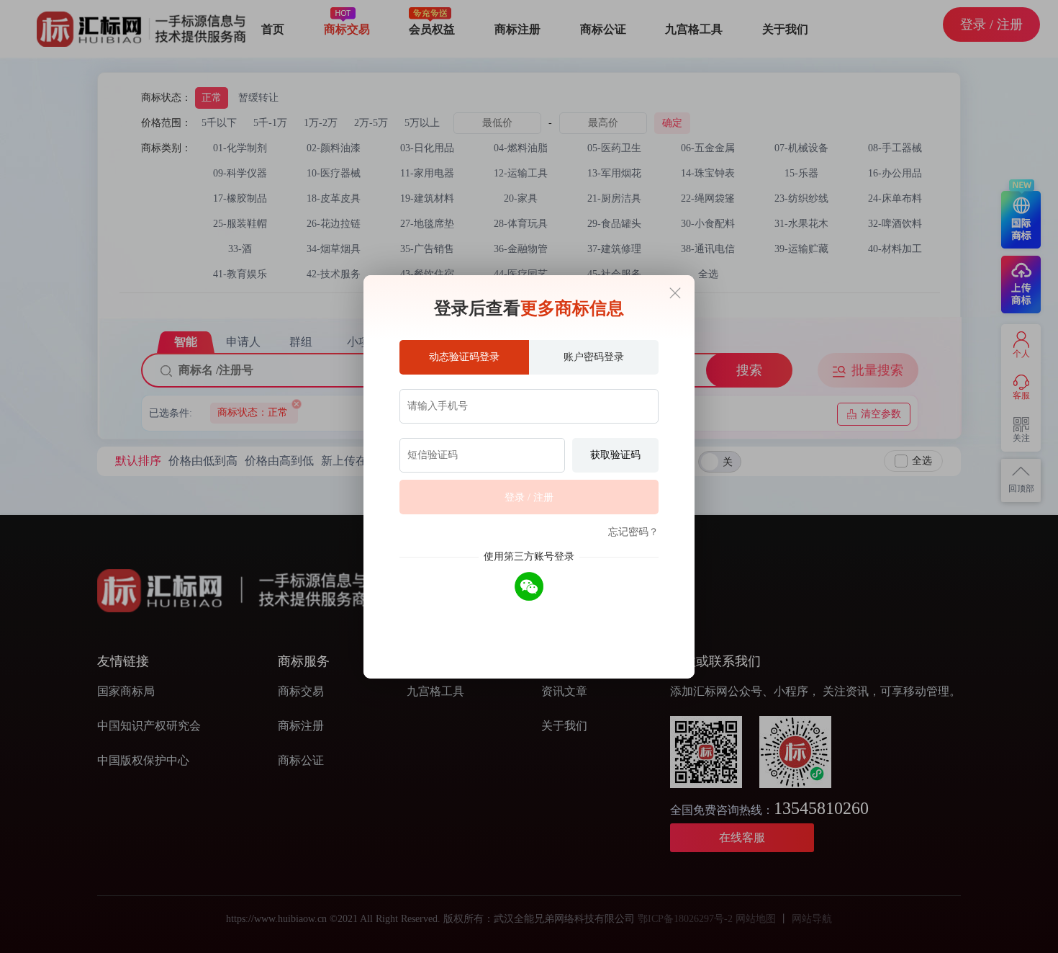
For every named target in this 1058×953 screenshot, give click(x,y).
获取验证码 (615, 454)
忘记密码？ (633, 532)
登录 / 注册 (529, 497)
